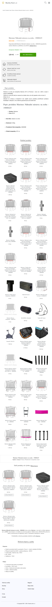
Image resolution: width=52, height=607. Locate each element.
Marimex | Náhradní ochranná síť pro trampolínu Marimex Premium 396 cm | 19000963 (41, 270)
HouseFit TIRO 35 (10, 341)
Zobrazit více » (33, 45)
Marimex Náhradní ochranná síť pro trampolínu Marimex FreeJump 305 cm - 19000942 (41, 344)
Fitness (13, 10)
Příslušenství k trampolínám (31, 459)
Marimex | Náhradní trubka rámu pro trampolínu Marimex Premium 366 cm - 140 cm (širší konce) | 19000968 (26, 188)
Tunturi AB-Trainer (42, 318)
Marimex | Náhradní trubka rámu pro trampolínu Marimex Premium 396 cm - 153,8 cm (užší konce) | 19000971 (10, 161)
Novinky (4, 585)
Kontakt (4, 597)
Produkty (7, 10)
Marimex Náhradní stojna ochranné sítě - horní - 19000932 (10, 396)
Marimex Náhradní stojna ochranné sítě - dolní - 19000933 (26, 396)
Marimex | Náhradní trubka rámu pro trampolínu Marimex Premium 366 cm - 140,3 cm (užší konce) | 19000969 (10, 270)
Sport (10, 10)
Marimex (15, 45)
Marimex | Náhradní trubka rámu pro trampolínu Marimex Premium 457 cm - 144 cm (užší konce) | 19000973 (26, 161)
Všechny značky (6, 582)
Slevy (3, 588)
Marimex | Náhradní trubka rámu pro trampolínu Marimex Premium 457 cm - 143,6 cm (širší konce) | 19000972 (41, 188)
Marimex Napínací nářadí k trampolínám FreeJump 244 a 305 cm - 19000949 (10, 370)
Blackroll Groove (26, 294)
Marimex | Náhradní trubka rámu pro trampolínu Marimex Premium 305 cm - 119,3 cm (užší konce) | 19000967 (41, 243)
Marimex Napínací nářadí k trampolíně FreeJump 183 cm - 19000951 (26, 370)
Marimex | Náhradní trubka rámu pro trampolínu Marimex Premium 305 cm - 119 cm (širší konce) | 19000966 (26, 243)
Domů (4, 10)
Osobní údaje (31, 588)
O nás (3, 594)
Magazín (30, 582)
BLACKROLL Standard (26, 318)
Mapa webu (30, 585)
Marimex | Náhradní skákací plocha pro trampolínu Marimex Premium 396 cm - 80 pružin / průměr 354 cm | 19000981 (43, 488)
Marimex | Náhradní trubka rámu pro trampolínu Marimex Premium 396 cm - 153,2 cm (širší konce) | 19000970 (41, 161)
